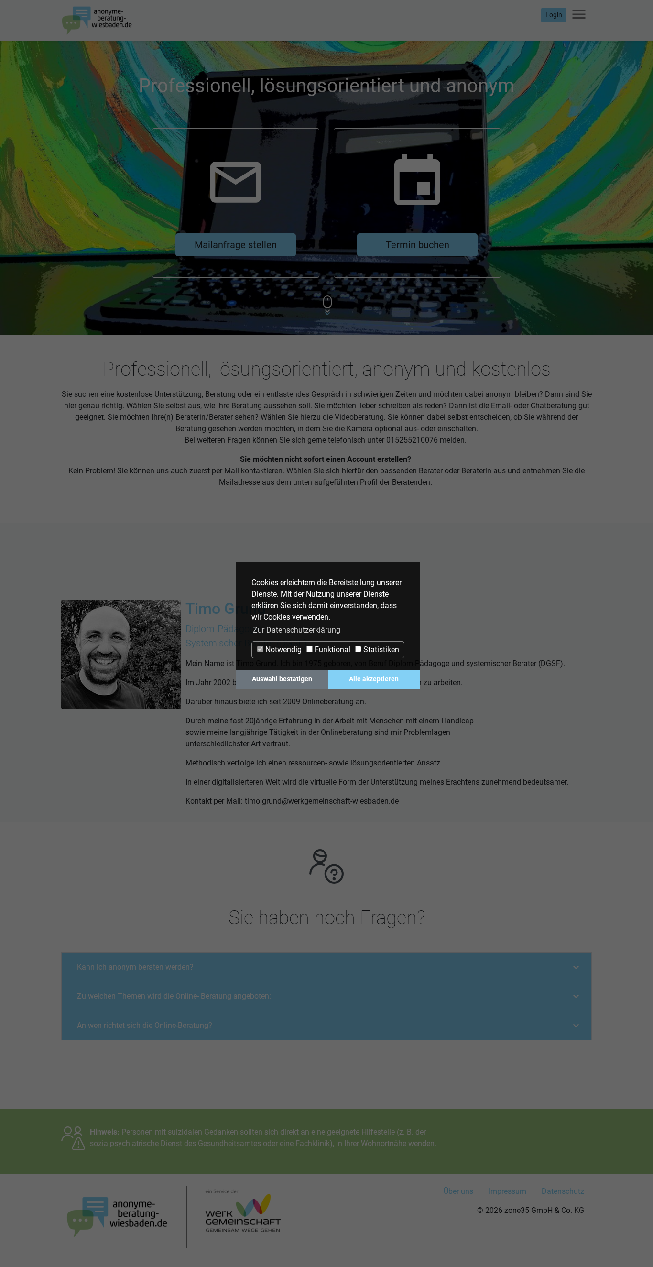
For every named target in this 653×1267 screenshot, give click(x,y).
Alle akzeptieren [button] (374, 679)
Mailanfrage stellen (236, 245)
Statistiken (380, 649)
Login (553, 15)
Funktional (331, 649)
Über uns (458, 1191)
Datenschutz (563, 1191)
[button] (135, 967)
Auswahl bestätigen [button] (282, 679)
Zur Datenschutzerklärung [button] (296, 629)
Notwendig (282, 649)
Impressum (507, 1191)
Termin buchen (417, 245)
